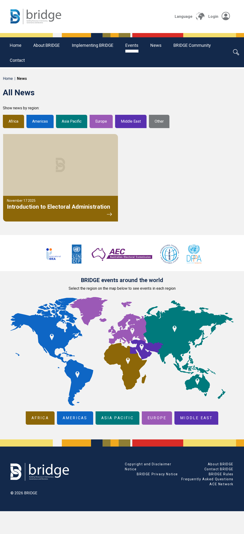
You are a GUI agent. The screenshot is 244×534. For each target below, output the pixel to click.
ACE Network (221, 484)
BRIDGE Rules (221, 474)
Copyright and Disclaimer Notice (148, 466)
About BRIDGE (46, 45)
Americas (40, 121)
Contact (17, 60)
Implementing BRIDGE (92, 45)
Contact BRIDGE (219, 469)
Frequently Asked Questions (207, 479)
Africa (13, 121)
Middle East (131, 121)
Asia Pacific (71, 121)
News (156, 45)
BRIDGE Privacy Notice (157, 474)
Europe (101, 121)
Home (15, 45)
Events (131, 45)
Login (213, 16)
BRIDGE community (192, 45)
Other (159, 121)
